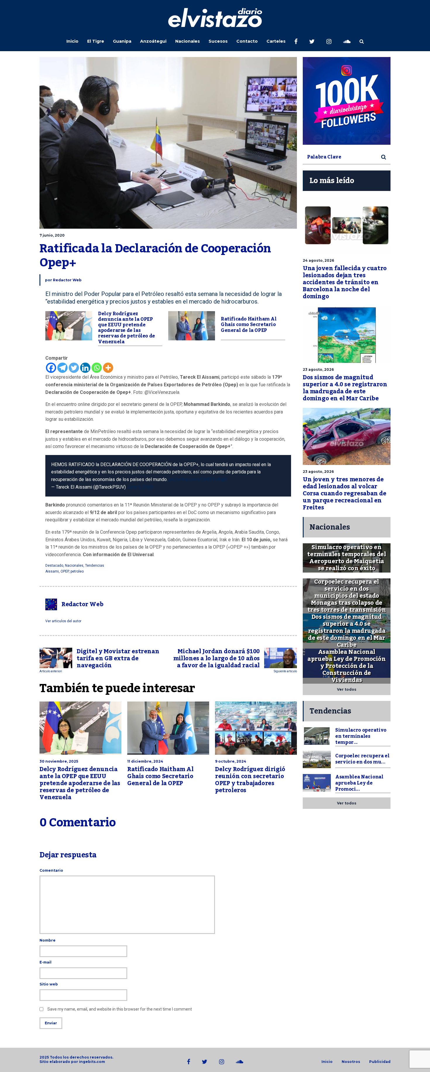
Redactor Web (67, 280)
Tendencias (94, 565)
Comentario (51, 870)
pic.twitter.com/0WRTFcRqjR (198, 479)
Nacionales (187, 41)
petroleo (77, 571)
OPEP (65, 571)
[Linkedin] (85, 368)
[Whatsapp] (97, 368)
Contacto (247, 41)
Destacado (54, 565)
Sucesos (218, 41)
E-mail (45, 962)
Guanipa (122, 41)
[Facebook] (51, 368)
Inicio (72, 41)
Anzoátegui (153, 41)
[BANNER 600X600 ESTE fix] (347, 101)
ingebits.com (92, 1061)
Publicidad (380, 1061)
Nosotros (351, 1061)
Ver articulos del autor (63, 621)
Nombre (47, 940)
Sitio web (48, 984)
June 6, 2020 (140, 487)
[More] (108, 368)
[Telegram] (62, 368)
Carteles (275, 41)
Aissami (52, 571)
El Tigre (95, 41)
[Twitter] (74, 368)
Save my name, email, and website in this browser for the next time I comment (119, 1009)
